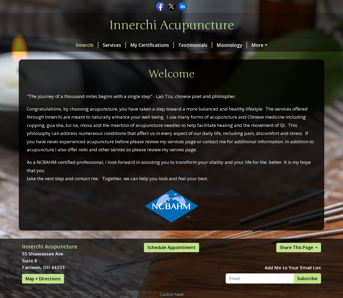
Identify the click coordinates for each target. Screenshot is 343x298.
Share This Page (297, 247)
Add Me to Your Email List (293, 268)
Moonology (229, 45)
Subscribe (307, 278)
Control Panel (172, 294)
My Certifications (149, 45)
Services (112, 45)
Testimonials (192, 45)
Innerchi (85, 45)
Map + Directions (43, 279)
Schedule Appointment (171, 247)
